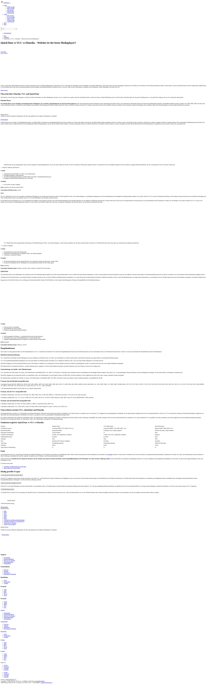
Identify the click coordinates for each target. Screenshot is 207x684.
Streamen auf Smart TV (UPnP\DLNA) (14, 521)
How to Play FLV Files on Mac (12, 468)
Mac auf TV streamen (9, 560)
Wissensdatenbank (8, 562)
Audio (5, 14)
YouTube (6, 668)
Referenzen (7, 572)
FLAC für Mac (11, 17)
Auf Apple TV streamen (10, 523)
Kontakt (6, 571)
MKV (5, 512)
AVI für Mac (10, 10)
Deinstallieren (7, 563)
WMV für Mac (11, 7)
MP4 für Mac (10, 11)
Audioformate (10, 21)
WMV (5, 515)
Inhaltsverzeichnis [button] (4, 90)
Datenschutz (7, 582)
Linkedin (6, 669)
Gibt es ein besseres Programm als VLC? (11, 483)
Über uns (6, 569)
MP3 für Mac (10, 15)
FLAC (5, 594)
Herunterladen (7, 33)
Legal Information (39, 681)
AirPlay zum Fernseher (10, 524)
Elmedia (110, 454)
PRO (5, 23)
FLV (5, 607)
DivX (5, 595)
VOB (5, 601)
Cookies (6, 583)
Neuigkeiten (7, 557)
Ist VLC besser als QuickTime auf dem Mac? (11, 475)
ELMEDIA (6, 2)
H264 (5, 518)
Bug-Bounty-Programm (10, 574)
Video (5, 5)
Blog (5, 24)
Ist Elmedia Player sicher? (7, 489)
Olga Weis (3, 52)
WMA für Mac (11, 20)
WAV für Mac (10, 18)
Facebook (6, 666)
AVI (5, 514)
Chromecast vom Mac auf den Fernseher (14, 520)
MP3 (5, 517)
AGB (5, 580)
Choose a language (5, 679)
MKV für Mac (11, 8)
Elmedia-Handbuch (9, 559)
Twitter (6, 665)
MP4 (5, 511)
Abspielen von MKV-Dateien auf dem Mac (15, 466)
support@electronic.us (46, 682)
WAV (5, 589)
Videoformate (10, 13)
